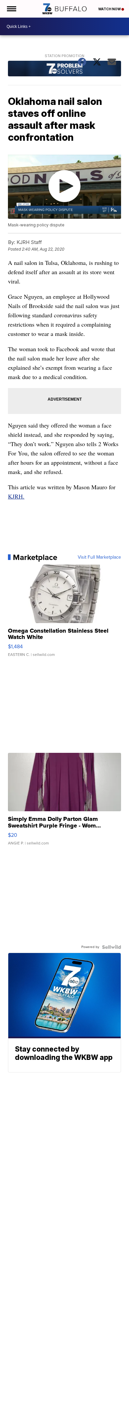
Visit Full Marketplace (99, 557)
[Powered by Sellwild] (111, 947)
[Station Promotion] (64, 69)
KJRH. (16, 496)
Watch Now (109, 9)
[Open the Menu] (11, 9)
